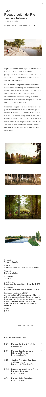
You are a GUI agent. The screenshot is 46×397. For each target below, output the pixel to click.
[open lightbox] (23, 153)
